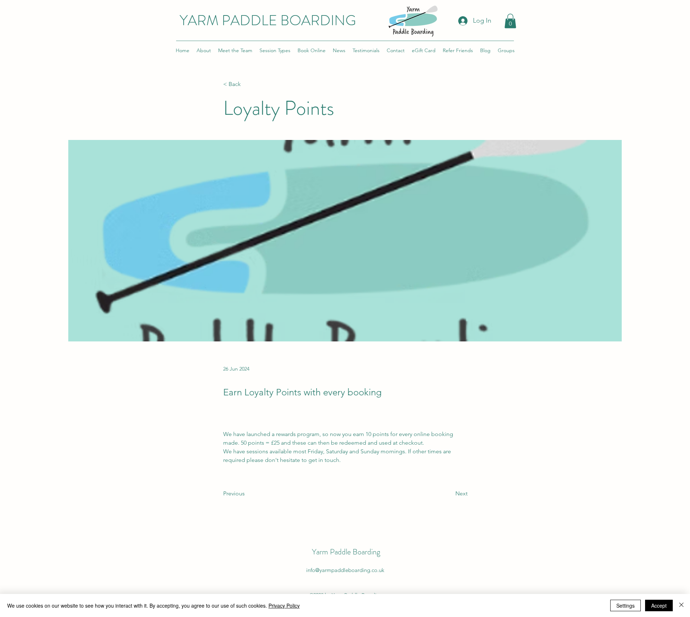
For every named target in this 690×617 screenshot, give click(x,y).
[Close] (681, 605)
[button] (510, 21)
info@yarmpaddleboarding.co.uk (345, 570)
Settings (625, 605)
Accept (659, 605)
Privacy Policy (284, 605)
